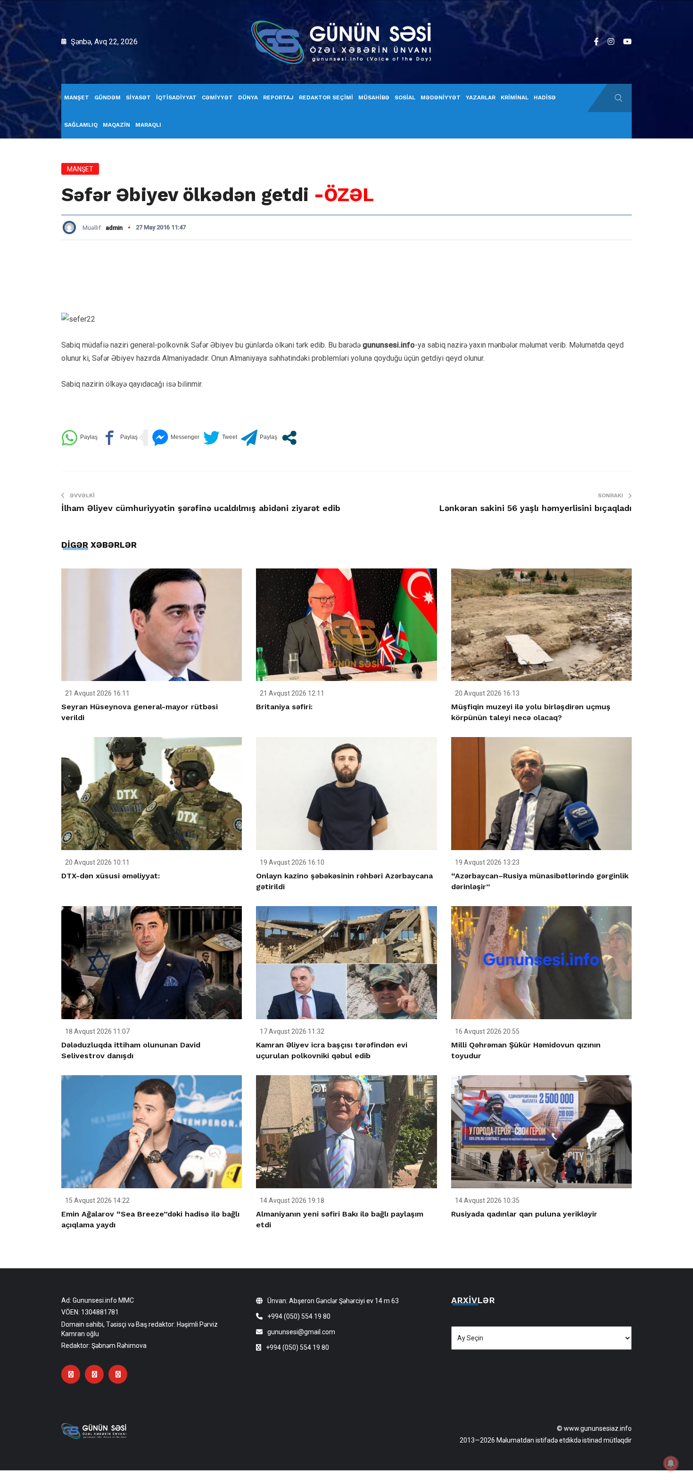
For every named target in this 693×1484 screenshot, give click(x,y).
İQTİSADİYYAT (176, 97)
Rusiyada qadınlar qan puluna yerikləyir (524, 1213)
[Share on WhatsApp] (79, 438)
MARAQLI (148, 125)
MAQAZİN (116, 125)
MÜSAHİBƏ (373, 97)
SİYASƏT (138, 97)
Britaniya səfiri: (284, 706)
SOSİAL (405, 97)
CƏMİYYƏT (217, 97)
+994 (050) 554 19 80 (298, 1316)
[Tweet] (220, 438)
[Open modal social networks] (289, 438)
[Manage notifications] (670, 1463)
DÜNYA (248, 97)
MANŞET (76, 97)
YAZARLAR (480, 97)
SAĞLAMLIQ (81, 125)
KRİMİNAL (514, 97)
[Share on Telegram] (259, 438)
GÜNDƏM (107, 97)
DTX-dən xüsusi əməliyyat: (110, 875)
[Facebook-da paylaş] (119, 438)
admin (114, 227)
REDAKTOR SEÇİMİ (326, 97)
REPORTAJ (278, 97)
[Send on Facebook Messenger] (175, 438)
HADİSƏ (545, 97)
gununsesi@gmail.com (301, 1332)
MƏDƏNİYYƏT (441, 97)
